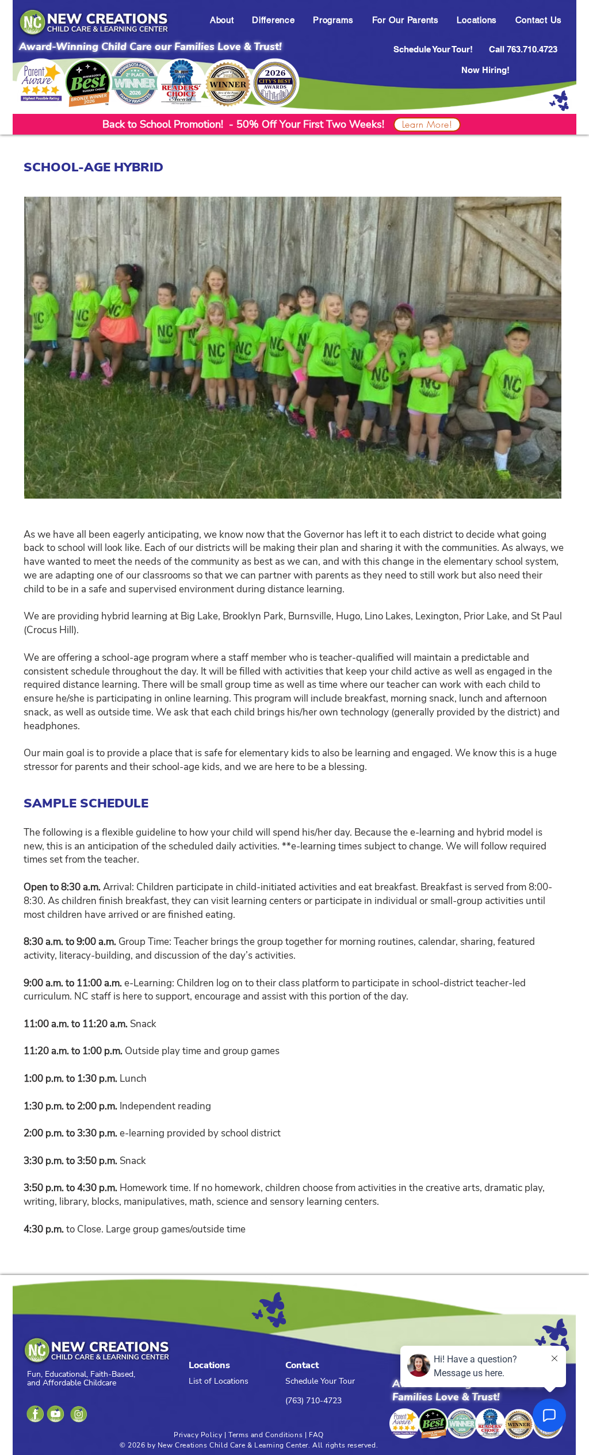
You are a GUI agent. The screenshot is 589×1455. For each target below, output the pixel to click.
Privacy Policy (198, 1434)
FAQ (316, 1434)
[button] (221, 19)
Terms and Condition (263, 1434)
